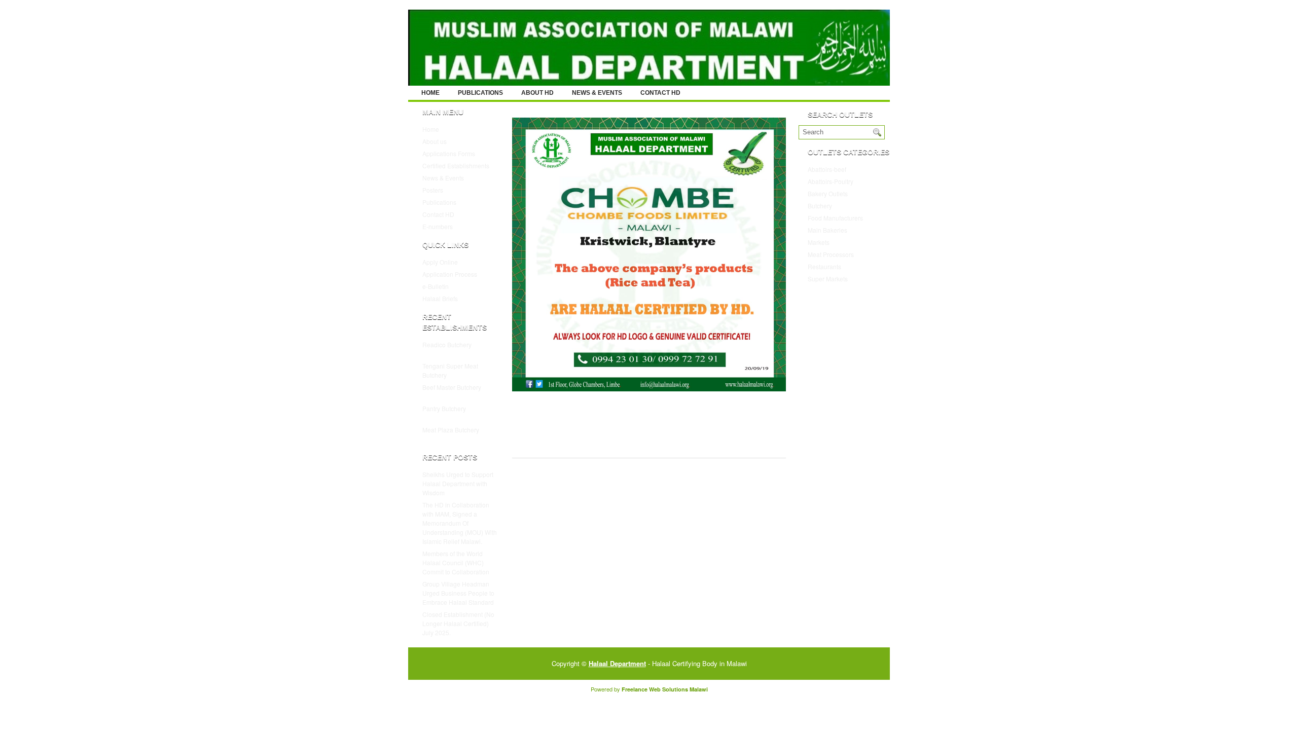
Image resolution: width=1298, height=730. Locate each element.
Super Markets (828, 278)
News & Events (597, 92)
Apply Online (440, 262)
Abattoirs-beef (827, 169)
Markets (819, 242)
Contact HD (660, 92)
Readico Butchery (447, 344)
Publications (480, 92)
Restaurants (824, 266)
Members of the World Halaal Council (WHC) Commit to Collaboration (455, 562)
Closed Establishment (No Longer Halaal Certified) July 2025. (458, 623)
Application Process (449, 274)
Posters (432, 190)
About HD (537, 92)
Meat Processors (831, 254)
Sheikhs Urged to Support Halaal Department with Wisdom (457, 483)
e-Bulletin (435, 286)
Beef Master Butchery (451, 387)
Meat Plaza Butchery (450, 429)
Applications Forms (448, 153)
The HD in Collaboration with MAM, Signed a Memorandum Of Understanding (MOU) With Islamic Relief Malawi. (459, 522)
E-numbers (437, 226)
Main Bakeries (827, 230)
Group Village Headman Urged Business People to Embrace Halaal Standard (458, 592)
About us (434, 141)
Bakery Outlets (828, 193)
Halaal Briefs (440, 298)
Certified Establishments (455, 165)
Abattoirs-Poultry (830, 181)
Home (430, 92)
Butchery (820, 205)
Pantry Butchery (444, 408)
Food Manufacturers (835, 217)
